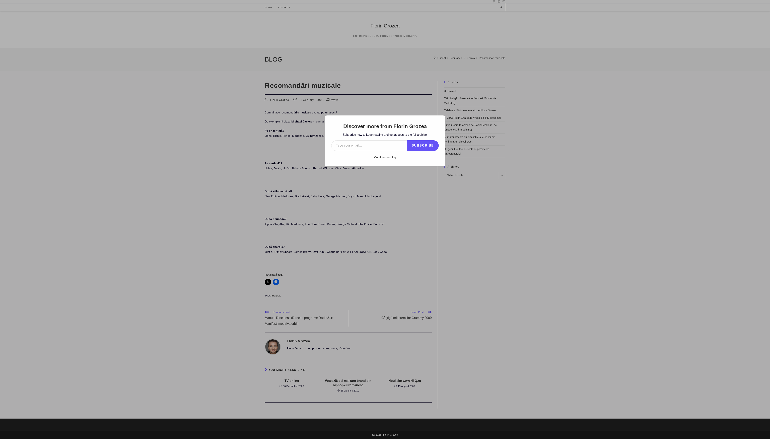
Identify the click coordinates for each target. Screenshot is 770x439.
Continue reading (385, 157)
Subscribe (423, 145)
